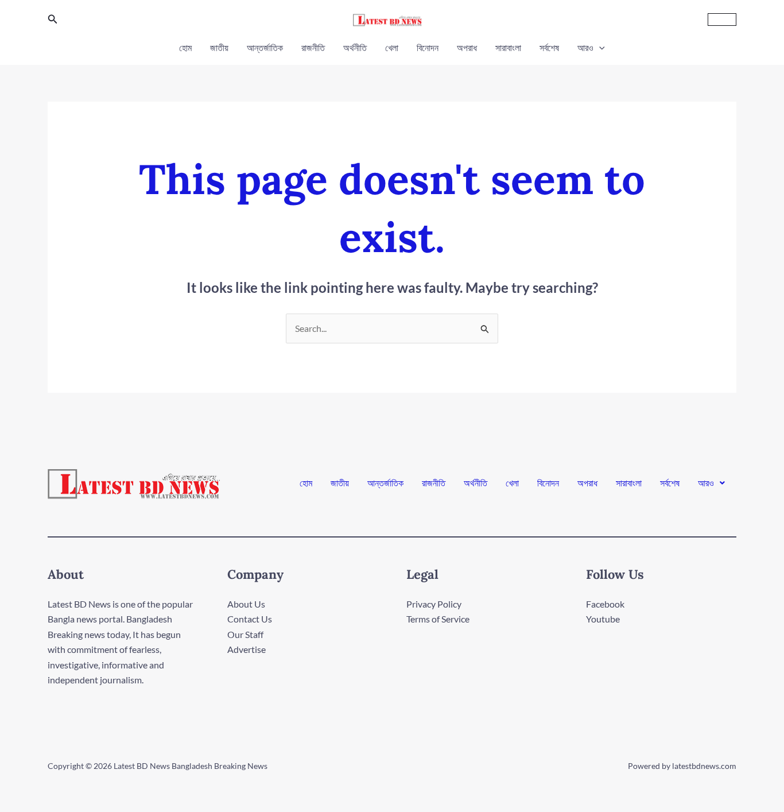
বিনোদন (427, 47)
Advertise (246, 649)
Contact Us (249, 618)
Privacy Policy (433, 603)
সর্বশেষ (549, 47)
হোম (185, 47)
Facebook (605, 603)
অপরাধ (467, 47)
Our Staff (245, 634)
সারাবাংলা (508, 47)
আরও (585, 47)
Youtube (603, 618)
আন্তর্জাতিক (265, 47)
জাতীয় (219, 47)
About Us (246, 603)
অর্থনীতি (355, 47)
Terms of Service (437, 618)
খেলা (391, 47)
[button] (53, 19)
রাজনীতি (313, 47)
